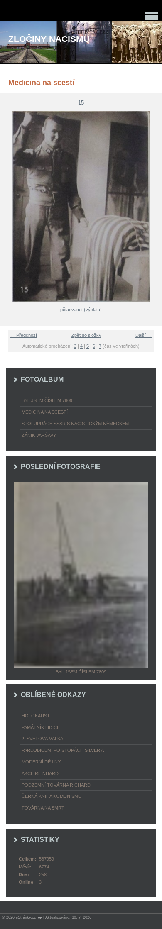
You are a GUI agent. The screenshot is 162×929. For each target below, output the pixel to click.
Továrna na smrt (43, 807)
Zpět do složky (86, 335)
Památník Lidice (41, 727)
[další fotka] (150, 206)
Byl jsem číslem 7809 (47, 400)
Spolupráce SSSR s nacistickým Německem (75, 423)
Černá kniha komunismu (51, 796)
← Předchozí (23, 335)
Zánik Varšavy (39, 435)
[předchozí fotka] (11, 206)
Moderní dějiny (41, 761)
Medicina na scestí (45, 412)
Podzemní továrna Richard (56, 785)
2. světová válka (42, 738)
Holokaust (36, 715)
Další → (143, 335)
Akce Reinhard (40, 773)
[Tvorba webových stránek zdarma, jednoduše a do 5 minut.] (40, 917)
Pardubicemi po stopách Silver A (63, 750)
